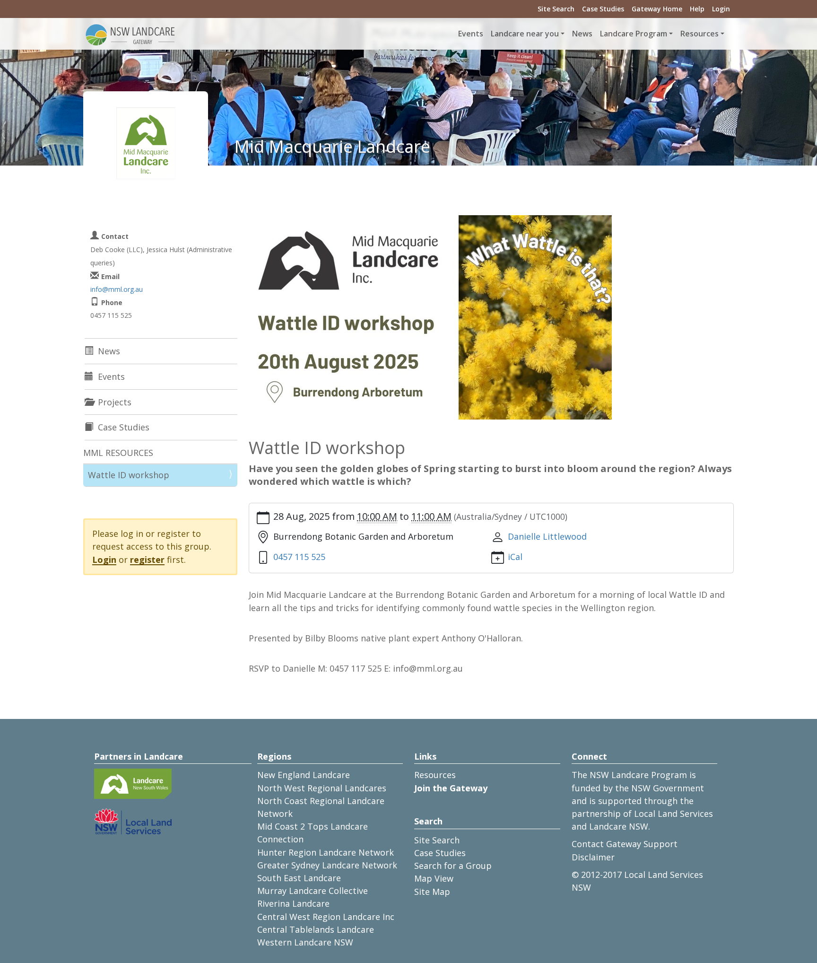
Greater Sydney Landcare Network (327, 865)
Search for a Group (453, 865)
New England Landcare (303, 774)
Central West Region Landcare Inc (325, 916)
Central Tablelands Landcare (315, 929)
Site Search (556, 8)
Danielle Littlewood (547, 536)
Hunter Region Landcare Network (325, 852)
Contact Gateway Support (625, 843)
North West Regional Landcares (321, 788)
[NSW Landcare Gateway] (130, 34)
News (582, 33)
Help (697, 8)
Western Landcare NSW (305, 942)
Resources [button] (699, 33)
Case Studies (603, 8)
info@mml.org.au (116, 289)
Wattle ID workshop (128, 475)
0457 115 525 (299, 556)
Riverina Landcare (293, 903)
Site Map (432, 891)
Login (721, 8)
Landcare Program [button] (633, 33)
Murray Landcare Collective (312, 890)
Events (470, 33)
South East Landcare (299, 878)
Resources (435, 774)
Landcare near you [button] (525, 33)
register (147, 559)
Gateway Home (657, 8)
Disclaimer (593, 857)
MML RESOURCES (118, 452)
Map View (433, 878)
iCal (515, 556)
